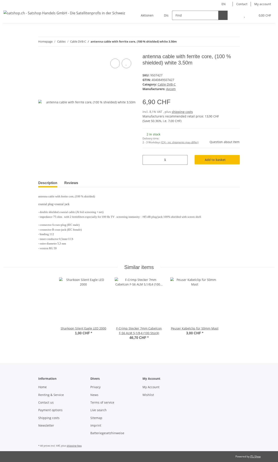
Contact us (46, 402)
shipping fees (74, 445)
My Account (150, 387)
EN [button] (224, 4)
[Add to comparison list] (115, 63)
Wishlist (148, 395)
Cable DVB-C (167, 84)
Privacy (95, 387)
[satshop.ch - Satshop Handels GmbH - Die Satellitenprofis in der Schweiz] (64, 13)
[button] (235, 15)
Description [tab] (47, 183)
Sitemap (96, 418)
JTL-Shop (255, 456)
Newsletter (46, 425)
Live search (98, 410)
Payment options (50, 410)
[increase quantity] (182, 160)
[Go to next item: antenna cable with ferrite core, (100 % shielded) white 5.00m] (235, 41)
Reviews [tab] (71, 183)
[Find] (223, 15)
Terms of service (102, 402)
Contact (241, 4)
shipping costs (182, 112)
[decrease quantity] (147, 160)
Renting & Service (51, 395)
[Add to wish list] (126, 63)
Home (42, 387)
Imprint (95, 425)
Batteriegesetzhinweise (107, 433)
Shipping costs (49, 418)
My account (262, 4)
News (94, 395)
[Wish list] (244, 15)
